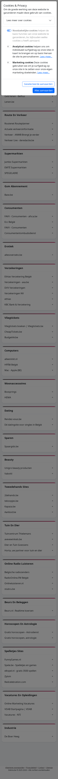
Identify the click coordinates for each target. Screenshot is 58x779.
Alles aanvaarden (43, 90)
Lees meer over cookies (19, 20)
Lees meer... (46, 56)
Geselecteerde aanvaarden (38, 84)
